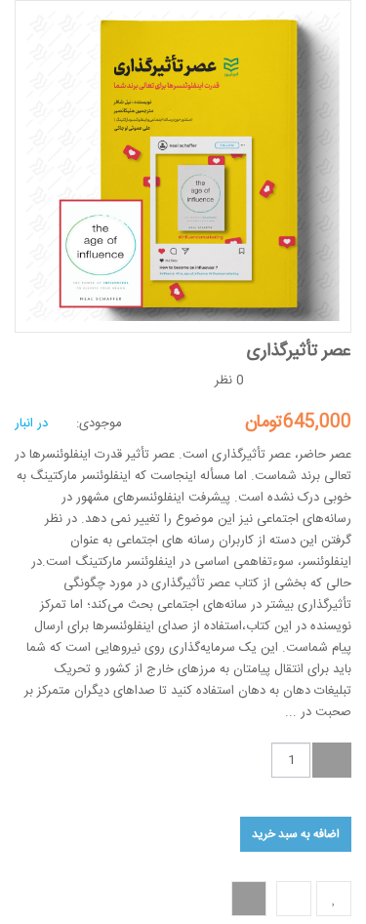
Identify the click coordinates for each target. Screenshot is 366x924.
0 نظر (229, 380)
